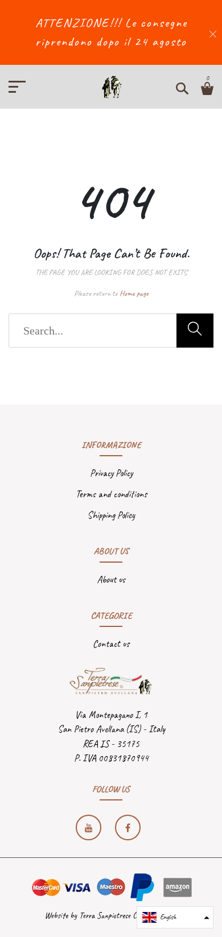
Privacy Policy (111, 473)
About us (111, 579)
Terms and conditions (111, 494)
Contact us (111, 644)
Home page (134, 293)
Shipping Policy (111, 515)
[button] (175, 917)
